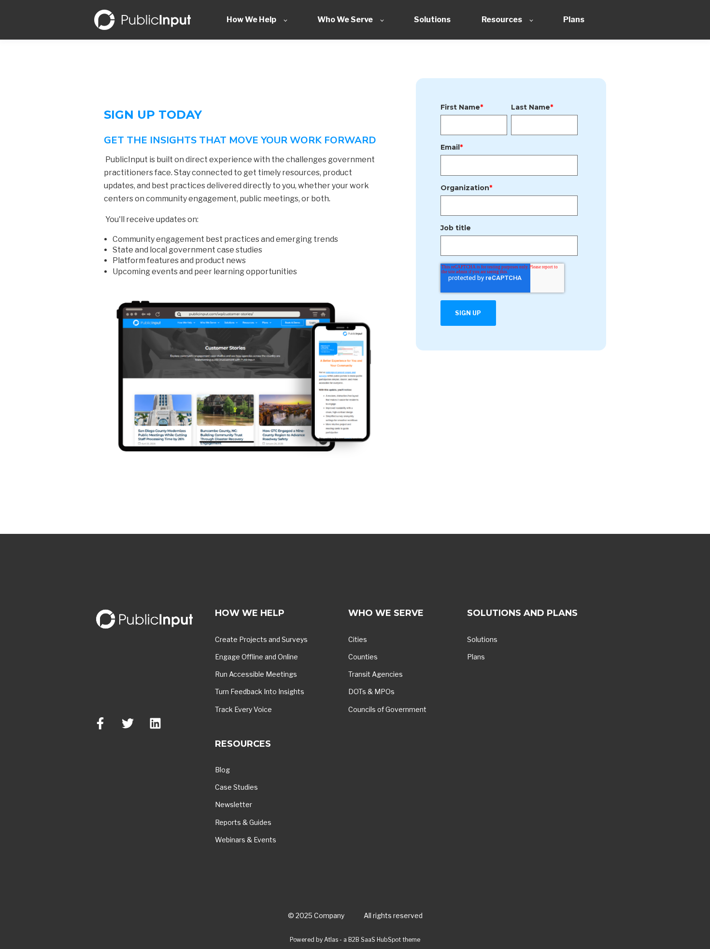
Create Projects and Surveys (261, 639)
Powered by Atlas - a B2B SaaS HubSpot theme (355, 939)
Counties (363, 657)
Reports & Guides (243, 822)
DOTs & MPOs (371, 691)
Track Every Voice (243, 709)
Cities (357, 639)
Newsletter (233, 804)
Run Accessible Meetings (256, 674)
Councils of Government (387, 709)
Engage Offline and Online (256, 657)
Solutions (482, 639)
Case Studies (236, 787)
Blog (222, 770)
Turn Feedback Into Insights (259, 691)
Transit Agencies (375, 674)
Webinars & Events (245, 840)
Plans (476, 657)
